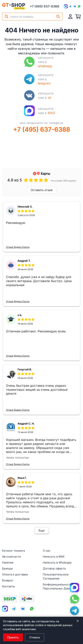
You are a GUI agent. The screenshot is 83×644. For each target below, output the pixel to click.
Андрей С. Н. (26, 423)
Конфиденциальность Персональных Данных (58, 586)
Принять (13, 637)
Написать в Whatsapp (57, 562)
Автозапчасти (11, 556)
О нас (46, 550)
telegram (44, 83)
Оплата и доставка (15, 574)
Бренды (7, 568)
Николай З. (25, 206)
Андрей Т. (24, 260)
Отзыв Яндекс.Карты (18, 247)
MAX (51, 113)
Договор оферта (54, 568)
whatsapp (45, 66)
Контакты (8, 586)
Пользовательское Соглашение (56, 576)
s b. (20, 315)
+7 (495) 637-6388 (44, 6)
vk (49, 97)
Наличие (8, 562)
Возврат (7, 580)
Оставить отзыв (42, 190)
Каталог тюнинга (13, 550)
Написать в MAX (54, 556)
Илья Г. (22, 477)
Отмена (34, 637)
